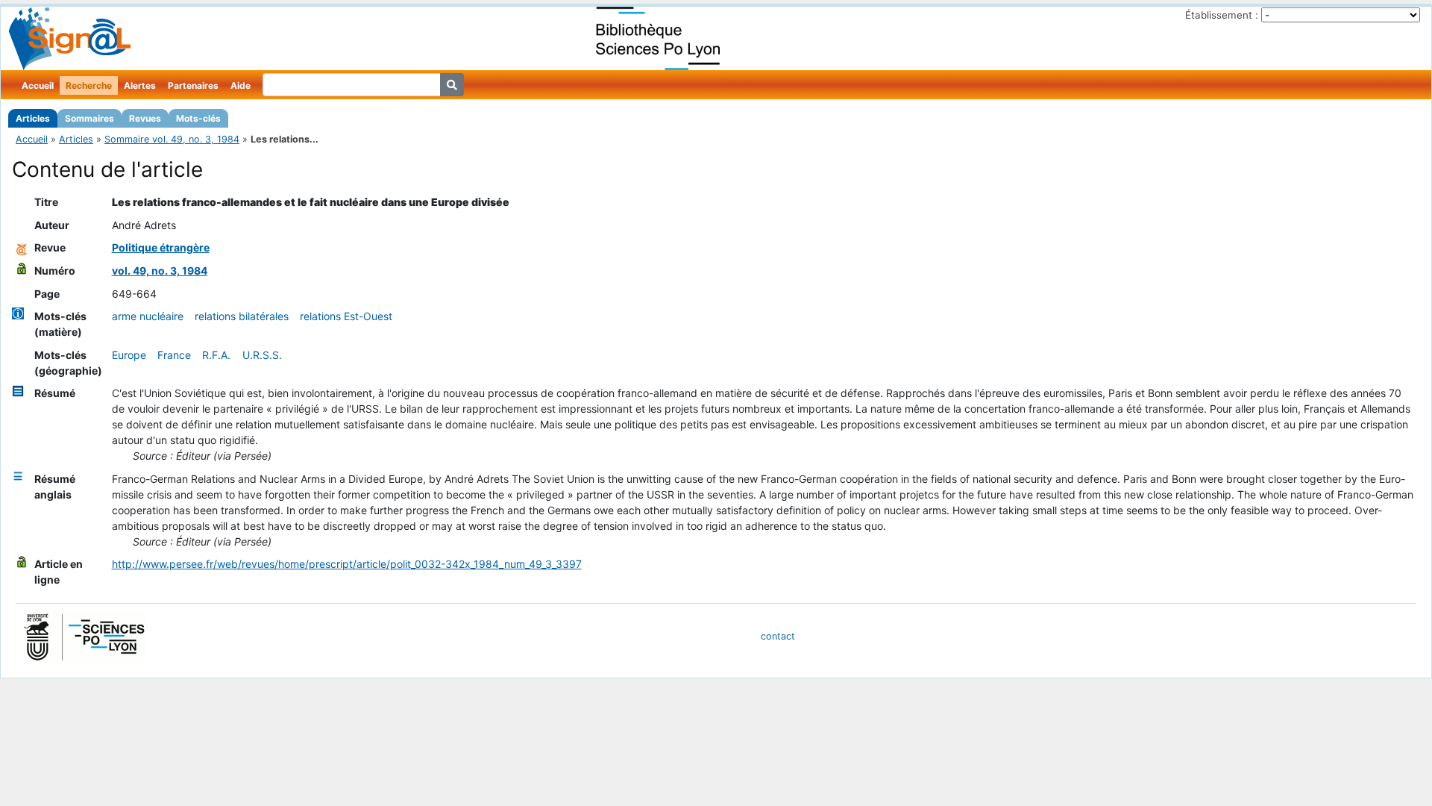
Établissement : (1221, 15)
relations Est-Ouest (346, 316)
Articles (33, 118)
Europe (129, 355)
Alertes (140, 85)
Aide (240, 85)
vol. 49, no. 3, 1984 (159, 270)
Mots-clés (198, 118)
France (174, 355)
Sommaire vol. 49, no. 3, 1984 (171, 139)
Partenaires (193, 85)
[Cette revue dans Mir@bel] (22, 247)
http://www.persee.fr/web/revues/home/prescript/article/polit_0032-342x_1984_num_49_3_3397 (347, 563)
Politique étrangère (161, 247)
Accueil (38, 85)
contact (778, 636)
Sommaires (89, 118)
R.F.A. (216, 355)
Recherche (89, 85)
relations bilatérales (242, 316)
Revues (145, 118)
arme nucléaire (147, 316)
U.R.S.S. (262, 355)
